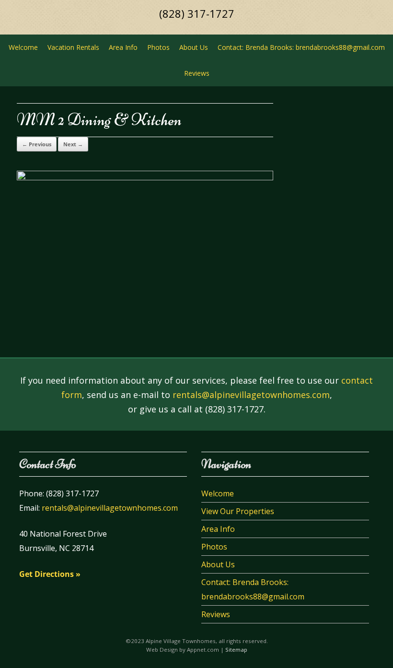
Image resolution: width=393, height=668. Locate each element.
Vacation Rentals (73, 47)
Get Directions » (50, 574)
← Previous (36, 144)
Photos (158, 47)
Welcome (23, 47)
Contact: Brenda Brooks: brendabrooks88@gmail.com (301, 47)
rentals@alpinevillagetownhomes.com (251, 394)
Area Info (123, 47)
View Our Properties (237, 511)
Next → (73, 144)
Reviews (196, 73)
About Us (193, 47)
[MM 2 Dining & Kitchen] (145, 177)
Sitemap (236, 649)
